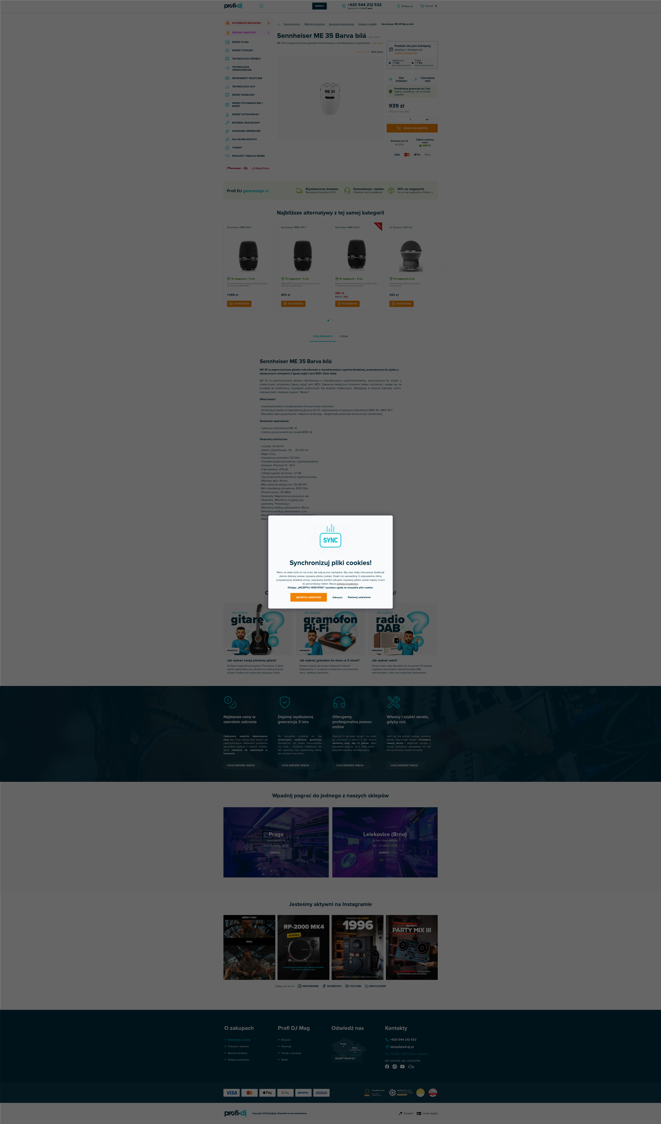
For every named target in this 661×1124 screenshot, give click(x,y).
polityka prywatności (347, 583)
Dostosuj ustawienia (359, 597)
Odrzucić (337, 597)
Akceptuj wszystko (308, 597)
